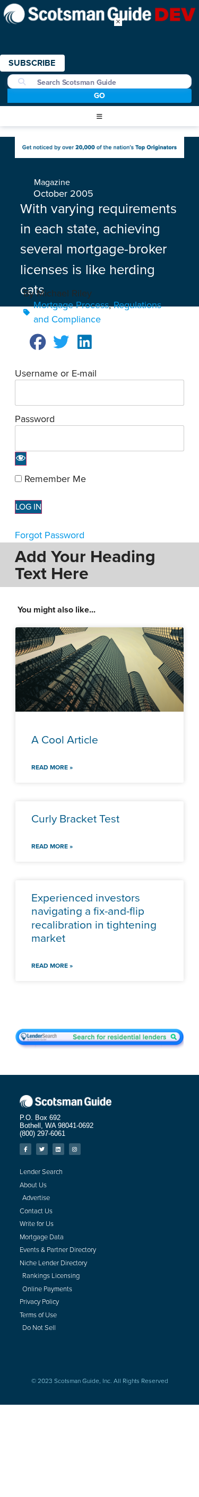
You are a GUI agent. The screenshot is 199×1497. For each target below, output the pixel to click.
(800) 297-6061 (42, 1133)
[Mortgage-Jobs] (100, 155)
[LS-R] (99, 1046)
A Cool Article (64, 739)
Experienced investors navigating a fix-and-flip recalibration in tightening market (94, 917)
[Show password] (21, 459)
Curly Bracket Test (75, 818)
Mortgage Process (71, 305)
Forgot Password (49, 535)
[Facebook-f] (25, 1149)
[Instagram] (75, 1149)
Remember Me (54, 479)
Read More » (52, 767)
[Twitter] (42, 1149)
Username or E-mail (56, 373)
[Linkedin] (58, 1149)
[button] (99, 116)
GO (99, 95)
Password (35, 419)
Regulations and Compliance (97, 312)
